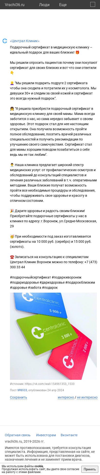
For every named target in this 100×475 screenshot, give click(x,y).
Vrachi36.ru (15, 4)
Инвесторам (46, 435)
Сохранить (18, 397)
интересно (66, 397)
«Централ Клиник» (25, 41)
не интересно (87, 397)
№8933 (22, 390)
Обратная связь (18, 435)
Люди (44, 4)
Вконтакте (69, 435)
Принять (90, 469)
